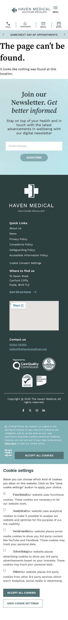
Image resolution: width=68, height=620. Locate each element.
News (12, 233)
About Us (15, 228)
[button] (3, 35)
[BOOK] (59, 25)
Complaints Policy (21, 244)
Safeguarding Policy (22, 249)
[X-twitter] (30, 410)
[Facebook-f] (23, 410)
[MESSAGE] (43, 25)
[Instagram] (37, 410)
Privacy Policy (18, 239)
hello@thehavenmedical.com (28, 349)
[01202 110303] (9, 25)
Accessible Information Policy (28, 255)
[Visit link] (34, 315)
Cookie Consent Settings (25, 262)
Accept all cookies (39, 455)
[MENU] (55, 7)
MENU (55, 12)
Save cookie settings (23, 603)
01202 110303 (17, 344)
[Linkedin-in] (44, 410)
